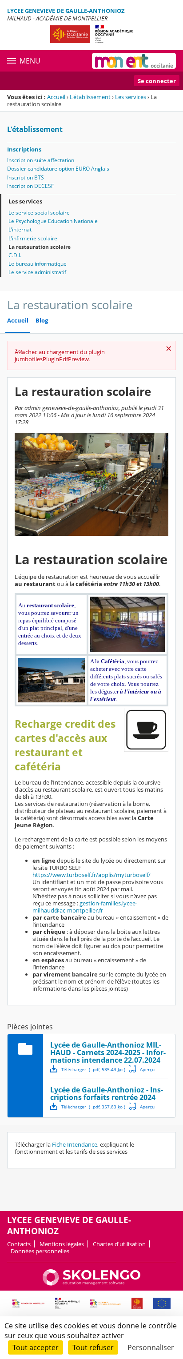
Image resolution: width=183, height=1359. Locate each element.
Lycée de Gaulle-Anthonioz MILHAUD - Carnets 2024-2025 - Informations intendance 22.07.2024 (108, 1052)
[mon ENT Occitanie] (134, 61)
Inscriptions (24, 149)
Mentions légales (62, 1243)
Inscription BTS (25, 177)
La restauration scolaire (39, 247)
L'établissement (90, 97)
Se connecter (157, 81)
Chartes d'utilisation (119, 1243)
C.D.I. (14, 255)
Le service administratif (37, 272)
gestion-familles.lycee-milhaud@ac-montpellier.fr (84, 906)
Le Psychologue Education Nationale (53, 221)
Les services (130, 97)
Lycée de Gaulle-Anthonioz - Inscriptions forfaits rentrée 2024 (106, 1093)
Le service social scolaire (39, 212)
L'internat (20, 229)
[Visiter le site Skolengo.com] (91, 1283)
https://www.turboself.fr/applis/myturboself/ (91, 875)
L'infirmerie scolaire (32, 238)
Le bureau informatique (37, 263)
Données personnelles (40, 1251)
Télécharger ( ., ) (93, 1069)
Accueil (56, 97)
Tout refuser (93, 1347)
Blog (42, 320)
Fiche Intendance (74, 1144)
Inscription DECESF (30, 186)
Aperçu (142, 1068)
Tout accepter (35, 1347)
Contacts (19, 1243)
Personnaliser (150, 1347)
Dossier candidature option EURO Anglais (58, 168)
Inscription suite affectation (40, 160)
